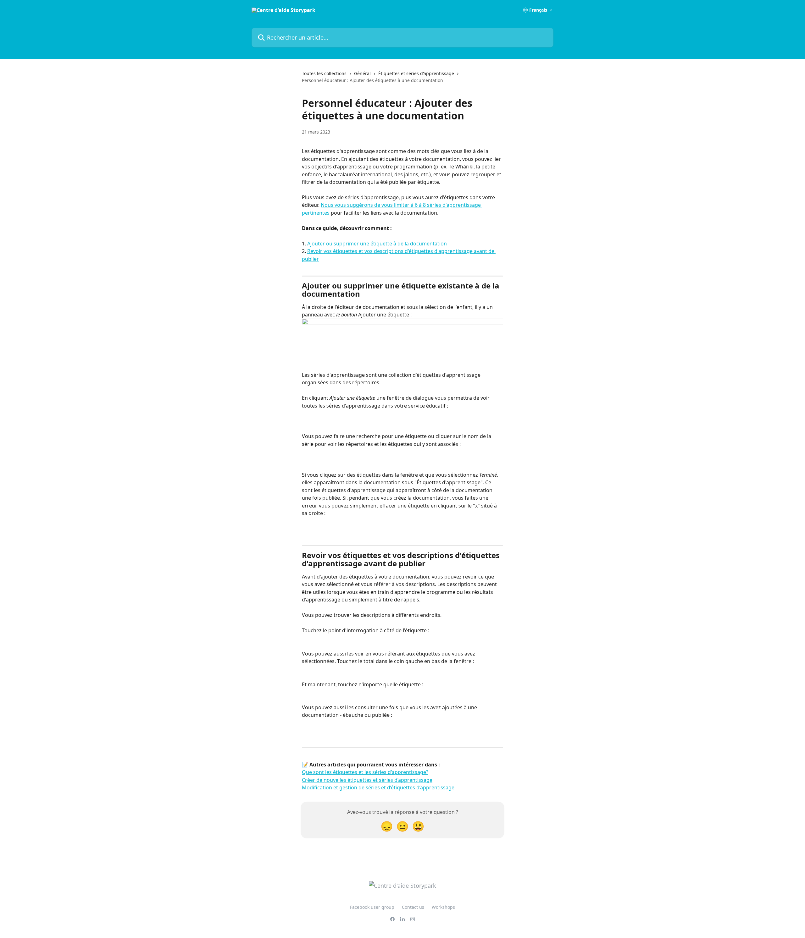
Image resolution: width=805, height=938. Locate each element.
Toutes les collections (324, 73)
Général (362, 73)
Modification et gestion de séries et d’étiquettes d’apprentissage (378, 787)
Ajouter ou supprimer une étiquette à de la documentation (377, 243)
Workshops (443, 907)
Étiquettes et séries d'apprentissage (416, 73)
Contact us (413, 907)
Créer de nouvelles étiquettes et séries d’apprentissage (367, 779)
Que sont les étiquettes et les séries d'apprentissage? (365, 772)
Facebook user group (372, 907)
